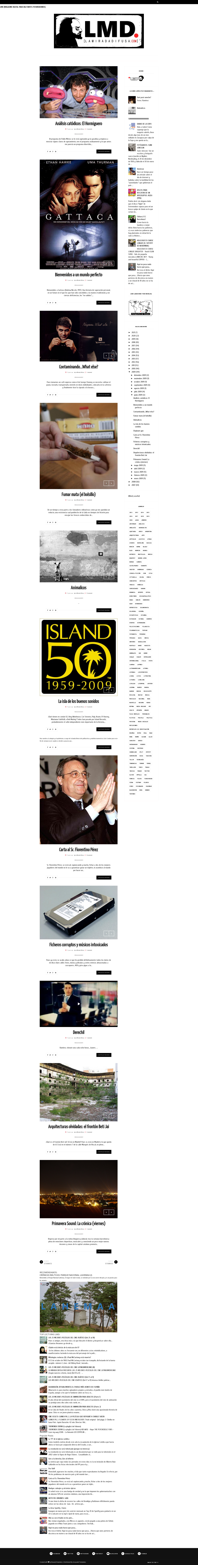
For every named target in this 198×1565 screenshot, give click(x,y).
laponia (139, 664)
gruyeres (132, 642)
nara (148, 699)
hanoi (140, 645)
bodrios (137, 550)
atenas (149, 539)
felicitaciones (134, 626)
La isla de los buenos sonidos (78, 701)
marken (131, 691)
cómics (149, 577)
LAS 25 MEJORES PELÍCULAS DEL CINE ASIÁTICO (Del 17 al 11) (71, 1377)
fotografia (133, 634)
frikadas (132, 638)
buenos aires (142, 558)
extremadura (141, 623)
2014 (133, 355)
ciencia (149, 569)
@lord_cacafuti (134, 496)
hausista (147, 645)
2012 (133, 362)
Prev (106, 112)
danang (143, 588)
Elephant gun (138, 431)
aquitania (132, 531)
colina (141, 577)
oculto (131, 710)
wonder (147, 790)
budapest (132, 558)
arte (143, 535)
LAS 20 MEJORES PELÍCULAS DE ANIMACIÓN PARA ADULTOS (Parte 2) (74, 1406)
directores (133, 596)
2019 (133, 339)
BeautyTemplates (56, 1562)
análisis (141, 524)
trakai (147, 767)
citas (150, 573)
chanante (144, 565)
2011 (133, 365)
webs (140, 790)
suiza (141, 756)
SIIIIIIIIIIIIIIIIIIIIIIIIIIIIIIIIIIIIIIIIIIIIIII (138, 119)
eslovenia (132, 611)
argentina (148, 531)
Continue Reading (104, 151)
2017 (133, 345)
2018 (133, 342)
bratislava (141, 554)
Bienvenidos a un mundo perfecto (78, 275)
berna (138, 546)
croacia (131, 584)
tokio (140, 767)
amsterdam (132, 524)
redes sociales (143, 721)
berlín (131, 546)
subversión (133, 756)
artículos (132, 539)
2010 (133, 368)
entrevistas (133, 607)
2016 (133, 349)
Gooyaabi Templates (79, 1562)
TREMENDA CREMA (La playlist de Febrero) (64, 1426)
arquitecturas (134, 535)
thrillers (132, 767)
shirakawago (133, 744)
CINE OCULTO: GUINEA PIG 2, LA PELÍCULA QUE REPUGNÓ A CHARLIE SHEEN (76, 1416)
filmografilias (134, 630)
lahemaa (131, 664)
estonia (141, 619)
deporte (140, 592)
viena (131, 782)
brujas (150, 554)
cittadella (133, 577)
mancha (146, 687)
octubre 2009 (139, 382)
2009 (134, 372)
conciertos (133, 581)
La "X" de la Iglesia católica (58, 1439)
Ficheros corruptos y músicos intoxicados (79, 945)
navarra (141, 702)
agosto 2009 (139, 388)
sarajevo (132, 740)
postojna (132, 721)
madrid (139, 687)
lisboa (131, 676)
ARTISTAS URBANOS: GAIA (58, 1498)
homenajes (132, 653)
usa (145, 775)
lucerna (131, 687)
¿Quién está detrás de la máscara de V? (63, 1347)
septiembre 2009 (140, 385)
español (141, 611)
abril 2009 (138, 468)
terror (141, 763)
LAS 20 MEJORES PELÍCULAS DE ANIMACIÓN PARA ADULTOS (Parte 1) (74, 1397)
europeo (149, 619)
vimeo (131, 786)
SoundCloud (133, 752)
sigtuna (131, 748)
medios (139, 691)
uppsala (139, 775)
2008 (134, 482)
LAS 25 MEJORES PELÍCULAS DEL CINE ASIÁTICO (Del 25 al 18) (71, 1337)
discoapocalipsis (145, 596)
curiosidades (133, 588)
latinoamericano (134, 668)
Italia (144, 661)
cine (144, 573)
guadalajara (142, 642)
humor (145, 653)
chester (131, 569)
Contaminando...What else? (78, 367)
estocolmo (132, 619)
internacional (134, 661)
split (141, 752)
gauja (140, 638)
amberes (144, 520)
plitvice (132, 718)
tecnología (140, 759)
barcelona (140, 543)
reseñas (131, 733)
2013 (133, 359)
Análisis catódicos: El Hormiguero (78, 124)
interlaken (147, 657)
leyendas (132, 672)
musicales (132, 699)
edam (130, 604)
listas (139, 676)
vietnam (138, 782)
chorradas (140, 569)
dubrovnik (146, 600)
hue (140, 653)
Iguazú (139, 657)
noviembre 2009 (140, 378)
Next (111, 112)
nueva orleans (141, 706)
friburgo (142, 634)
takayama (149, 756)
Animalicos (78, 588)
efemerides (138, 604)
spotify (148, 752)
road (150, 733)
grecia (146, 638)
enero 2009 (138, 478)
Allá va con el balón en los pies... (60, 1518)
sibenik (142, 744)
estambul (144, 615)
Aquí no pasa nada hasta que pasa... (62, 1528)
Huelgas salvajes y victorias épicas (62, 1488)
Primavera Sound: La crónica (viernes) (78, 1224)
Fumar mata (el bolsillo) (79, 494)
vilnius (146, 782)
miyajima (132, 695)
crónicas (140, 584)
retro (139, 733)
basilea (149, 543)
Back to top (152, 1562)
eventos (131, 623)
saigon (143, 737)
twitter (146, 771)
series (140, 740)
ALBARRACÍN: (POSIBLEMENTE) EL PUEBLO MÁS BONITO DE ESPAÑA (74, 1387)
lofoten (149, 683)
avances (131, 543)
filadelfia (146, 626)
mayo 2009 (138, 465)
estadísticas (133, 615)
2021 (133, 332)
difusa (148, 592)
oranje (146, 710)
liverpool (141, 683)
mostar (140, 695)
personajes (146, 714)
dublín (138, 600)
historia (141, 649)
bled (130, 550)
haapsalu (132, 645)
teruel (149, 763)
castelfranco (133, 565)
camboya (139, 562)
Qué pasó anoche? (144, 97)
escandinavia (144, 607)
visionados (139, 786)
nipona (131, 706)
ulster (131, 775)
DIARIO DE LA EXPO (144, 124)
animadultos (143, 527)
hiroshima (132, 649)
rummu (137, 737)
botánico (132, 554)
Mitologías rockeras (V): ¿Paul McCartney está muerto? (69, 1357)
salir (150, 737)
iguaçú (131, 657)
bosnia (145, 550)
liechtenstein (142, 672)
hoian (149, 649)
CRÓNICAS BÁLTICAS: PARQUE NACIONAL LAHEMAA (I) (66, 1275)
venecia (131, 778)
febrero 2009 (139, 475)
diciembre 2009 (140, 375)
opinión (139, 710)
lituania (132, 680)
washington (133, 790)
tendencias (133, 763)
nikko (148, 702)
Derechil (78, 1032)
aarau (137, 520)
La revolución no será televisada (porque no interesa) (69, 1449)
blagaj (145, 546)
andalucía (132, 527)
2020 (134, 336)
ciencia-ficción (134, 573)
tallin (131, 759)
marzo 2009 (138, 472)
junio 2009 (138, 395)
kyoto (150, 661)
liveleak (132, 683)
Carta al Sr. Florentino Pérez (78, 850)
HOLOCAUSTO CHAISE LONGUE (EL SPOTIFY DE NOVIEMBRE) (145, 243)
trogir (139, 771)
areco (140, 531)
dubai (131, 600)
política (149, 718)
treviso (131, 771)
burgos (131, 562)
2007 (133, 485)
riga (145, 733)
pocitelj (141, 718)
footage (144, 630)
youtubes (132, 794)
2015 (133, 352)
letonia (145, 668)
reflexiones (133, 725)
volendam (149, 786)
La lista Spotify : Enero (57, 1508)
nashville (132, 702)
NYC (150, 706)
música (147, 695)
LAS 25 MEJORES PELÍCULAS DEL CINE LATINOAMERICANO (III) (71, 1367)
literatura (147, 676)
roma (130, 737)
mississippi (148, 691)
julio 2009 (138, 391)
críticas (142, 581)
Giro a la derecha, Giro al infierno (60, 1459)
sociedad (140, 748)
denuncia (132, 592)
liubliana (141, 680)
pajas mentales (134, 714)
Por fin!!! (51, 1468)
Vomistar (140, 169)
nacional (141, 699)
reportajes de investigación (139, 729)
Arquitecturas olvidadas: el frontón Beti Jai (78, 1127)
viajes (139, 778)
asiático (141, 539)
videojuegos (148, 778)
